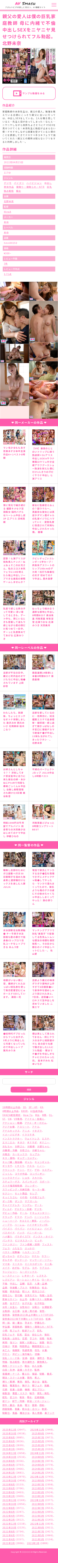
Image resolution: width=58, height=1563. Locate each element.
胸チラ (26, 1385)
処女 (44, 1287)
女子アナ (15, 1303)
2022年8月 (8, 1508)
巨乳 (49, 186)
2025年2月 (8, 1449)
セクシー (7, 1193)
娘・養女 (17, 1322)
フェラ (6, 1248)
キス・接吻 (8, 1158)
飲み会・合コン (30, 1409)
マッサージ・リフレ (40, 1260)
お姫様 (31, 1146)
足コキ (13, 1397)
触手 (31, 1393)
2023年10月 (9, 1480)
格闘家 (16, 1350)
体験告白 (34, 1287)
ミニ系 (48, 1264)
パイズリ (19, 183)
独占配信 (9, 190)
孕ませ (28, 1322)
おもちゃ (7, 1146)
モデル (25, 1267)
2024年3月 (38, 1468)
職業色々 (15, 1385)
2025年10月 (9, 1433)
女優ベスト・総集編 (40, 1299)
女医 (4, 1303)
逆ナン (6, 1401)
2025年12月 (9, 1429)
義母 (4, 1385)
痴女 (18, 190)
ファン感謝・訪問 (30, 1244)
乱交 (29, 1283)
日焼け (6, 1346)
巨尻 (19, 1334)
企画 (4, 1287)
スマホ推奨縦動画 (12, 1185)
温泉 (32, 1358)
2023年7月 (38, 1484)
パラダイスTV (22, 1236)
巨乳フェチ (8, 1334)
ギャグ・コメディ (27, 1158)
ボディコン (23, 1256)
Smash (25, 3)
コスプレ (47, 1169)
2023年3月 (38, 1492)
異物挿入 (42, 1361)
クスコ (30, 1165)
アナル (35, 1126)
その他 (23, 1197)
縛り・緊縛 (8, 1381)
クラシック (8, 1169)
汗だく (6, 1354)
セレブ (33, 1193)
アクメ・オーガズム (36, 1122)
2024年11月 (37, 1453)
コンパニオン (37, 1173)
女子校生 (39, 1303)
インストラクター (12, 1138)
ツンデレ (27, 1205)
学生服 (6, 1326)
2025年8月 (8, 1437)
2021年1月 (33, 1543)
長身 (19, 1405)
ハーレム (20, 1224)
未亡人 (6, 1350)
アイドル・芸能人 (34, 1118)
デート (38, 1205)
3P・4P (33, 1107)
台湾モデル (31, 1295)
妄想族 (6, 1314)
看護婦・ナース (11, 1373)
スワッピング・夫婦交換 (16, 1189)
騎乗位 (6, 1413)
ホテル (35, 1256)
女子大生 (27, 1303)
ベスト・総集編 (11, 1252)
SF (3, 1118)
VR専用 (18, 1118)
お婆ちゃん (43, 1146)
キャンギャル (42, 1162)
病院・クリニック (12, 1365)
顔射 (41, 1405)
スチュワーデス (11, 1181)
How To (28, 1115)
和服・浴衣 (46, 1295)
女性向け (25, 1307)
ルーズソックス (28, 1271)
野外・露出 (8, 1405)
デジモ (8, 183)
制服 (4, 1291)
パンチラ (7, 1240)
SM (9, 1118)
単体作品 (9, 186)
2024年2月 (8, 1472)
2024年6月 (8, 1464)
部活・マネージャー (38, 1401)
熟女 (49, 1358)
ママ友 (6, 1264)
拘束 (49, 1338)
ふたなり (17, 1248)
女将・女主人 (9, 1307)
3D (24, 1107)
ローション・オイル (28, 1279)
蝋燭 (27, 1389)
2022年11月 (37, 1500)
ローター (47, 1279)
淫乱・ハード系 (11, 1358)
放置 (41, 1342)
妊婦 (48, 1318)
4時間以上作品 (10, 1111)
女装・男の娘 (29, 1311)
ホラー (45, 1256)
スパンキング (29, 1181)
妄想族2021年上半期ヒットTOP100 (32, 1314)
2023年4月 (8, 1492)
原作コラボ (38, 1291)
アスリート (23, 1126)
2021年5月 (38, 1535)
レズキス (42, 1275)
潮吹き (40, 1358)
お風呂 (6, 1154)
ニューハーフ (9, 1220)
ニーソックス (41, 1217)
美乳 (27, 1381)
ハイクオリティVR (37, 1224)
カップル (35, 1154)
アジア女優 (8, 1126)
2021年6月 (8, 1535)
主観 (22, 1283)
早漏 (14, 1346)
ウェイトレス (32, 1138)
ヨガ (34, 1267)
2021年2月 (8, 1543)
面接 (34, 1405)
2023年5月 (38, 1488)
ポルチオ (7, 1260)
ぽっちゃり (8, 1256)
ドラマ (18, 1217)
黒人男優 (37, 1413)
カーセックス (19, 1154)
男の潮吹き (28, 1361)
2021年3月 (38, 1539)
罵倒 (19, 1381)
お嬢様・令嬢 (9, 1150)
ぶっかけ (29, 1248)
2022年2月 (8, 1519)
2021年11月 (37, 1523)
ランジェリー (9, 1271)
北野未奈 (9, 201)
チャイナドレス (11, 1205)
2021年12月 (9, 1523)
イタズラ (37, 1130)
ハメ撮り (7, 1236)
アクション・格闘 (12, 1122)
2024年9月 (38, 1457)
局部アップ (28, 1330)
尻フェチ (15, 1330)
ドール (23, 1213)
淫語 (24, 1358)
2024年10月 (9, 1457)
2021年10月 (9, 1527)
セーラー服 (38, 1189)
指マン (13, 1342)
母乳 (37, 1350)
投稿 (41, 1338)
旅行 (49, 1342)
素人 (37, 1377)
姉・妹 (6, 1322)
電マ (27, 1405)
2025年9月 (38, 1433)
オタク (20, 1142)
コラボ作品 (21, 1173)
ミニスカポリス (33, 1264)
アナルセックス (11, 1130)
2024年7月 (38, 1461)
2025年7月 (38, 1437)
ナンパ (28, 1217)
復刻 (46, 1334)
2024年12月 (9, 1453)
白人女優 (37, 1365)
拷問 (4, 1342)
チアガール (31, 1201)
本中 (6, 222)
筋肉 (29, 1377)
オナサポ (32, 1142)
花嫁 (4, 1389)
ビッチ (38, 1240)
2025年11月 (37, 1429)
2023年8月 (8, 1484)
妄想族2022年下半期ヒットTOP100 (22, 1318)
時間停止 (25, 1346)
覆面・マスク (19, 1393)
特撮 (4, 1361)
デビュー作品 (9, 1213)
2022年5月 (38, 1511)
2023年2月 (8, 1496)
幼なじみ (37, 1334)
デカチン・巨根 (23, 1209)
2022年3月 (38, 1515)
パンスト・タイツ (43, 1236)
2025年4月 (8, 1445)
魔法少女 (25, 1413)
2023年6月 (8, 1488)
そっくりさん (9, 1197)
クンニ (20, 1169)
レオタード (28, 1275)
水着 (44, 1350)
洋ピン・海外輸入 (22, 1354)
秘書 (41, 1373)
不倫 (4, 1283)
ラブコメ (44, 1267)
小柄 (4, 1330)
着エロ (25, 1373)
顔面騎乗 (7, 1409)
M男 (44, 1115)
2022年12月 (9, 1500)
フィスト (47, 1244)
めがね (16, 1267)
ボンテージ (21, 1260)
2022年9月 (38, 1504)
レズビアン (8, 1279)
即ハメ (26, 1291)
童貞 (49, 1373)
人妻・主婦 (41, 1283)
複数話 (6, 1393)
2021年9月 (38, 1527)
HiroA (7, 211)
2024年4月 (8, 1468)
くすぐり (19, 1165)
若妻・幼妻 (16, 1389)
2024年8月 (8, 1461)
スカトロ (37, 1177)
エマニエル (8, 1142)
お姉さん (20, 1146)
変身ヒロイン (9, 1299)
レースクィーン (10, 1275)
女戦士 (35, 1307)
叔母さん (7, 1295)
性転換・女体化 (11, 1338)
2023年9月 (38, 1480)
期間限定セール (40, 1346)
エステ (45, 1138)
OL (50, 1115)
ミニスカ (17, 1264)
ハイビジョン (34, 183)
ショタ (25, 1177)
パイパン (20, 1228)
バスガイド (8, 1232)
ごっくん (7, 1173)
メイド (6, 1267)
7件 (6, 263)
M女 (37, 1115)
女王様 (16, 1311)
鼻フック (50, 1413)
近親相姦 (39, 1397)
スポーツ (44, 1181)
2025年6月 (8, 1441)
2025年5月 (38, 1441)
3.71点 (8, 274)
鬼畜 (14, 1413)
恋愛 (24, 1338)
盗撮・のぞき (24, 1369)
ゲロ (36, 1169)
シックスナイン (11, 1177)
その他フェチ (37, 1197)
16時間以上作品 (11, 1107)
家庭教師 (17, 1326)
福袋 (34, 1373)
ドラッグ (7, 1217)
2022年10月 (9, 1504)
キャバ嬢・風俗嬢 (12, 1162)
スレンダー (31, 1185)
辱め (29, 1397)
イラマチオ (28, 1134)
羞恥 (44, 1381)
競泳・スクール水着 (13, 1377)
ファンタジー (9, 1244)
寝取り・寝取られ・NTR (30, 186)
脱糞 (46, 1385)
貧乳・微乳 (43, 1393)
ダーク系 (7, 1201)
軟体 (22, 1397)
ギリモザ (7, 1165)
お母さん (25, 1150)
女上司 (23, 1299)
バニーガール (34, 1232)
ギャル (28, 1162)
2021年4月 (8, 1539)
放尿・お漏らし (28, 1342)
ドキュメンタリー (39, 1213)
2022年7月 (38, 1508)
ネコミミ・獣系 (28, 1220)
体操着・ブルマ (18, 1287)
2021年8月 (8, 1531)
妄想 (42, 1311)
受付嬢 (18, 1295)
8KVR (24, 1111)
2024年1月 (38, 1472)
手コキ (33, 1338)
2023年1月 (38, 1496)
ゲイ (29, 1169)
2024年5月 (38, 1464)
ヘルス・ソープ (30, 1252)
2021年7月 (38, 1531)
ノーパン (44, 1220)
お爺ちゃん (38, 1150)
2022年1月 (38, 1519)
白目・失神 (8, 1369)
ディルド (7, 1209)
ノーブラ (7, 1224)
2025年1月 (38, 1449)
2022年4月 (8, 1515)
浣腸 (37, 1354)
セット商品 (21, 1193)
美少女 (36, 1381)
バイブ (48, 1228)
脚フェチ (37, 1385)
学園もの (40, 1322)
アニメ (26, 1130)
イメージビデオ (11, 1134)
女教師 (6, 1311)
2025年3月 (38, 1445)
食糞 (17, 1409)
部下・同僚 (18, 1401)
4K (41, 1107)
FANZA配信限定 (11, 1115)
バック (20, 1232)
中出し (48, 183)
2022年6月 (8, 1511)
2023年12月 (9, 1476)
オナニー (44, 1142)
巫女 (27, 1334)
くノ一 (40, 1165)
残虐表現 (27, 1350)
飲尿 (44, 1409)
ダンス (18, 1201)
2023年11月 (37, 1476)
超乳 (4, 1397)
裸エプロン (38, 1389)
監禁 (36, 1369)
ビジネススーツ (23, 1240)
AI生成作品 (36, 1111)
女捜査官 (47, 1307)
